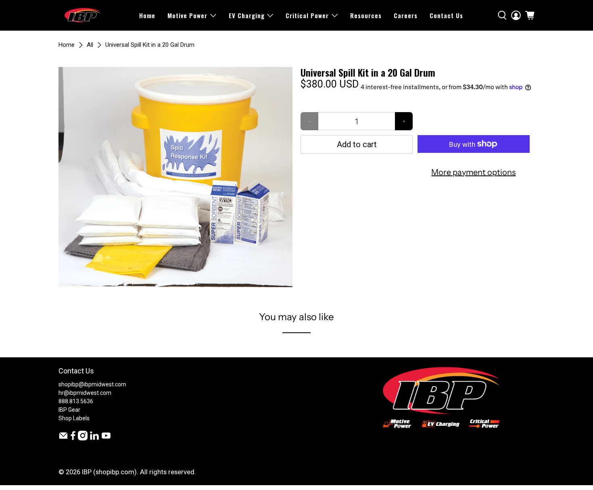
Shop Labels (74, 418)
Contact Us (446, 15)
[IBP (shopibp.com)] (83, 15)
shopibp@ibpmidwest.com (92, 384)
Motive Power (187, 15)
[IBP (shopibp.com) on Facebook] (73, 438)
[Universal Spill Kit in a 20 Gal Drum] (175, 177)
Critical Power (307, 15)
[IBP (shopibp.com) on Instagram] (83, 438)
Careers (406, 15)
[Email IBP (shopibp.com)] (63, 438)
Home (147, 15)
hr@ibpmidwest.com (84, 393)
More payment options (473, 172)
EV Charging (247, 15)
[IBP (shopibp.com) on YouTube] (106, 438)
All (90, 45)
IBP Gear (69, 410)
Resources (366, 15)
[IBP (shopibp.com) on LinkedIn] (94, 438)
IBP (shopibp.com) (109, 472)
